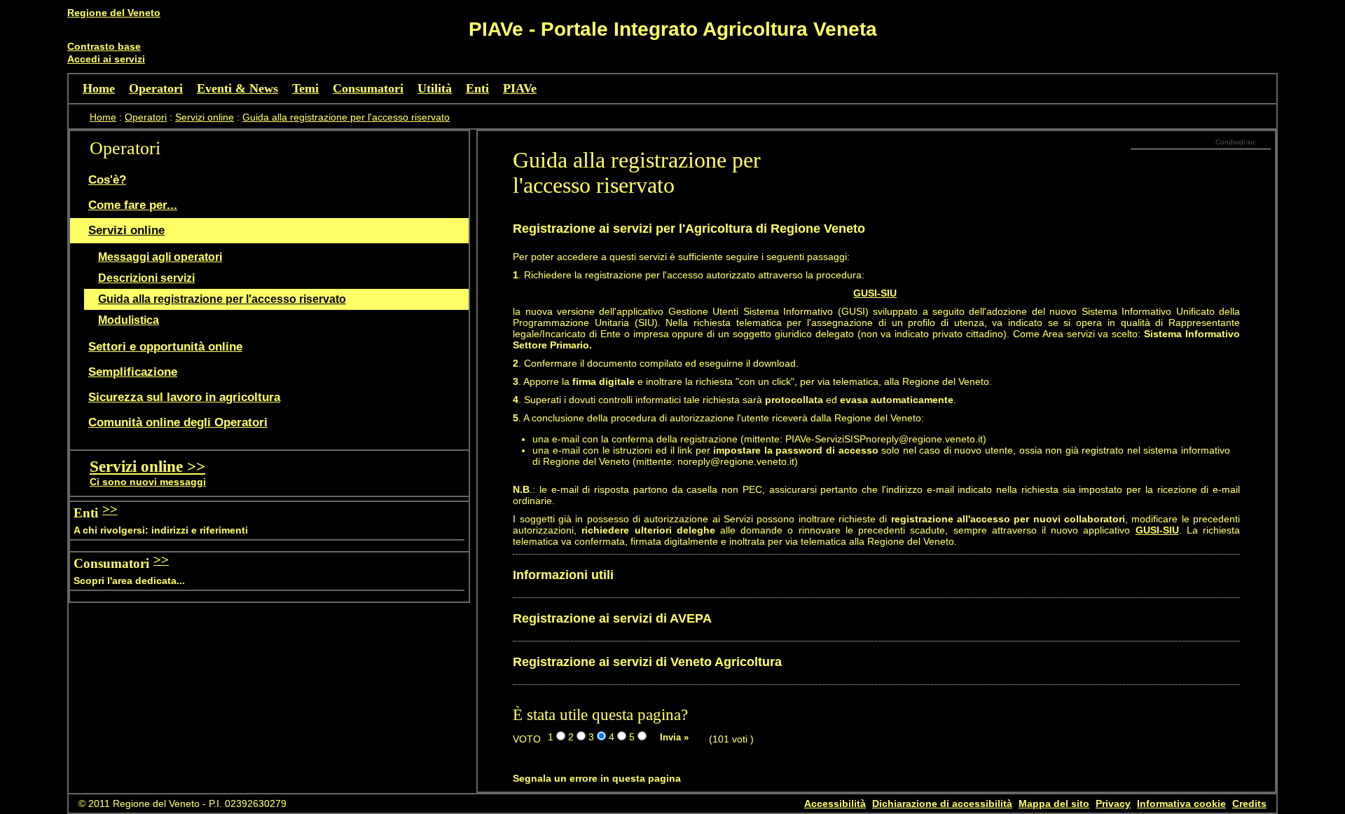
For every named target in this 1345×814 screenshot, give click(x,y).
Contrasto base (104, 46)
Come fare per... (132, 205)
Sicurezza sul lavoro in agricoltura (184, 397)
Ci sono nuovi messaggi (148, 481)
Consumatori (368, 88)
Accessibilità (835, 803)
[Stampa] (1267, 158)
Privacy (1113, 803)
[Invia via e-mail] (1260, 158)
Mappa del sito (1054, 803)
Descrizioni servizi (146, 278)
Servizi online (204, 117)
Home (99, 88)
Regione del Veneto (113, 12)
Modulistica (128, 320)
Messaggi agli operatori (160, 257)
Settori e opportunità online (165, 346)
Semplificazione (132, 372)
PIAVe (520, 88)
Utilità (435, 88)
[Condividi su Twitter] (1267, 141)
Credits (1249, 803)
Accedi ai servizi (106, 59)
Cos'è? (107, 179)
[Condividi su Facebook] (1260, 141)
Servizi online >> (147, 466)
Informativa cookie (1181, 803)
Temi (305, 88)
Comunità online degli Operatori (178, 422)
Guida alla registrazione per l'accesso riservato (346, 117)
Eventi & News (237, 88)
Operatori (156, 88)
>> (110, 509)
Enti (477, 88)
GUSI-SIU (875, 293)
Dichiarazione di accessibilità (942, 803)
